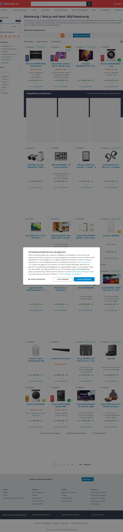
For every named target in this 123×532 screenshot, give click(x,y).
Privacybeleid (76, 274)
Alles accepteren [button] (84, 279)
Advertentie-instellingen (80, 272)
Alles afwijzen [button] (63, 279)
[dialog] (61, 266)
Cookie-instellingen (65, 274)
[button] (36, 279)
